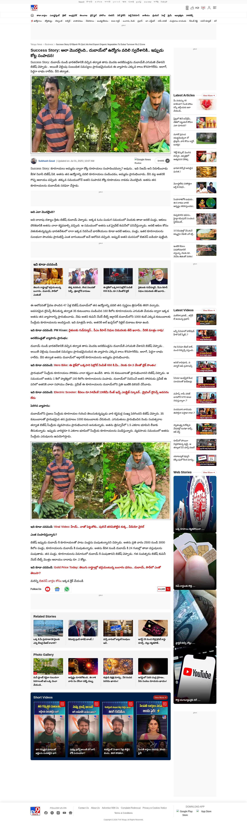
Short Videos (43, 697)
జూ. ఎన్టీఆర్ (150, 21)
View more (159, 697)
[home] (32, 15)
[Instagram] (58, 812)
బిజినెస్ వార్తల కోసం (49, 580)
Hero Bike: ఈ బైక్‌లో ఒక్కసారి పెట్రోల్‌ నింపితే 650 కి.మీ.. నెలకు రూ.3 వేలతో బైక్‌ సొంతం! (105, 365)
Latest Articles (184, 95)
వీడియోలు (90, 21)
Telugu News (36, 44)
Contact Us (83, 808)
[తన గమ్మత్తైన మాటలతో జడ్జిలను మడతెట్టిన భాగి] (49, 729)
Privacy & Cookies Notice (155, 808)
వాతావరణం (78, 21)
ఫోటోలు (102, 15)
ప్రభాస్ (140, 21)
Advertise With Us (110, 808)
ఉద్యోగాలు (38, 21)
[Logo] (34, 8)
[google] (144, 161)
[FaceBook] (46, 812)
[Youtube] (47, 589)
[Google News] (70, 812)
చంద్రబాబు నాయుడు (178, 21)
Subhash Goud (46, 161)
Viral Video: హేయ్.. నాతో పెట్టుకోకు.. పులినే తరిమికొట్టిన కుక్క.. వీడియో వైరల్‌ (99, 526)
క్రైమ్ (170, 15)
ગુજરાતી (116, 2)
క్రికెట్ (64, 15)
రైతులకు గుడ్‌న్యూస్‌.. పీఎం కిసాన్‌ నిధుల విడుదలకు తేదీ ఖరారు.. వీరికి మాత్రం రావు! (116, 330)
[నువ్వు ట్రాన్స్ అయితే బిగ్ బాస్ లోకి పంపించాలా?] (83, 729)
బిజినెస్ (111, 15)
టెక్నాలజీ (58, 21)
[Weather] (191, 8)
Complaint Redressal (131, 808)
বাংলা (124, 2)
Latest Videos (184, 310)
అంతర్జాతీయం (102, 21)
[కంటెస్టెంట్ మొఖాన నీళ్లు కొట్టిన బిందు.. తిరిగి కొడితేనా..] (118, 729)
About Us (95, 808)
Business (48, 44)
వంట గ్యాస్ (115, 21)
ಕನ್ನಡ (98, 2)
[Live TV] (202, 8)
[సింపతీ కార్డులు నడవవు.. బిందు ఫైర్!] (152, 729)
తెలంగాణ (83, 15)
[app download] (186, 8)
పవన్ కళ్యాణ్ (206, 21)
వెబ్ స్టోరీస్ (121, 15)
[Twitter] (52, 812)
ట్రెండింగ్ (156, 15)
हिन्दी (89, 2)
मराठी (107, 2)
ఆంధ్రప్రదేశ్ (73, 15)
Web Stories (183, 472)
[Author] (34, 161)
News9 (81, 2)
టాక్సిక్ (67, 21)
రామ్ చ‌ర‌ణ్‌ (162, 21)
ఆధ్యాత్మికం (179, 15)
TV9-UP (164, 2)
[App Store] (205, 813)
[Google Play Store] (185, 813)
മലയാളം (147, 2)
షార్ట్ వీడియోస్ (134, 15)
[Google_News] (57, 589)
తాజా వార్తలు (42, 15)
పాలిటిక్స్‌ (189, 15)
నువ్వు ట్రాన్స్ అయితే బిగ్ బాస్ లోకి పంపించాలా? (82, 751)
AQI (197, 8)
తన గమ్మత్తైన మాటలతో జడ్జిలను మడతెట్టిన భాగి (46, 751)
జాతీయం (146, 15)
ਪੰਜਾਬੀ (131, 2)
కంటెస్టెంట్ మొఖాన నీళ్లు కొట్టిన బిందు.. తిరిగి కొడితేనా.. (117, 751)
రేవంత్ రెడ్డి (193, 21)
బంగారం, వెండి (129, 21)
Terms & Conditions (123, 813)
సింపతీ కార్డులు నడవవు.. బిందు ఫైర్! (151, 751)
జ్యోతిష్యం (48, 21)
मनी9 (156, 2)
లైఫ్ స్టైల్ (93, 15)
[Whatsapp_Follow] (66, 589)
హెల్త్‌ (163, 15)
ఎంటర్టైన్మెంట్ (55, 15)
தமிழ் (139, 2)
